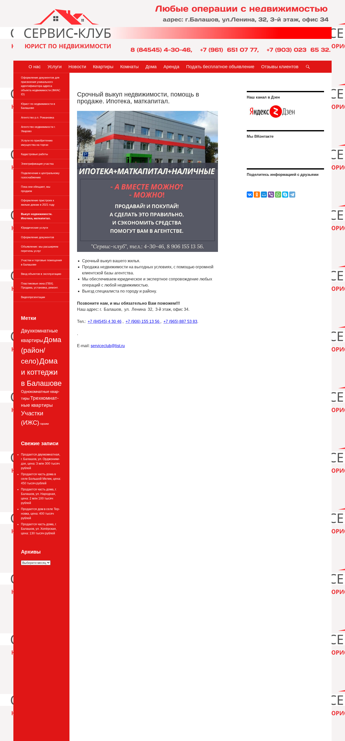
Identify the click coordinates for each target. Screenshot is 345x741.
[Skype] (285, 195)
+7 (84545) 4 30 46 (104, 321)
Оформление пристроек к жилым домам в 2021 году (38, 202)
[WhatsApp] (278, 195)
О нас (35, 66)
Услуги (54, 66)
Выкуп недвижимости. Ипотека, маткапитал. (36, 216)
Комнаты (129, 66)
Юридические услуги (34, 227)
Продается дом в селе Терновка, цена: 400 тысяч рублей (40, 513)
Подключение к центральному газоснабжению (40, 175)
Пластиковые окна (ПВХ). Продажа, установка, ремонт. (39, 285)
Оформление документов (37, 237)
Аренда (171, 66)
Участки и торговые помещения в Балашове (41, 262)
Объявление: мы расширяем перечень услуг (39, 248)
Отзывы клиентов (280, 66)
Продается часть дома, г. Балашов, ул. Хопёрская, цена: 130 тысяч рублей (39, 528)
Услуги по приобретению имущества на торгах (37, 142)
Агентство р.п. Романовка (37, 117)
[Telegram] (292, 195)
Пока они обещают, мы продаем (35, 189)
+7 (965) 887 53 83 (180, 321)
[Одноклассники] (257, 195)
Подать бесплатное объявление (220, 66)
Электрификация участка (37, 163)
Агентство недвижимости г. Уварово (38, 129)
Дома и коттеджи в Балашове (41, 372)
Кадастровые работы (34, 154)
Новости (77, 66)
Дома (151, 66)
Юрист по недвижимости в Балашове (38, 106)
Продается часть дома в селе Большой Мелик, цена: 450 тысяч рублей (41, 478)
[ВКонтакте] (250, 195)
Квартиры (103, 66)
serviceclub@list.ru (108, 346)
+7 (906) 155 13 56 (143, 321)
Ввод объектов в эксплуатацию (41, 273)
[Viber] (271, 195)
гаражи (44, 423)
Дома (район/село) (41, 350)
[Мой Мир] (264, 195)
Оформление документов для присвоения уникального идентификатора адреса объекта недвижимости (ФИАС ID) (40, 86)
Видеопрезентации (33, 297)
